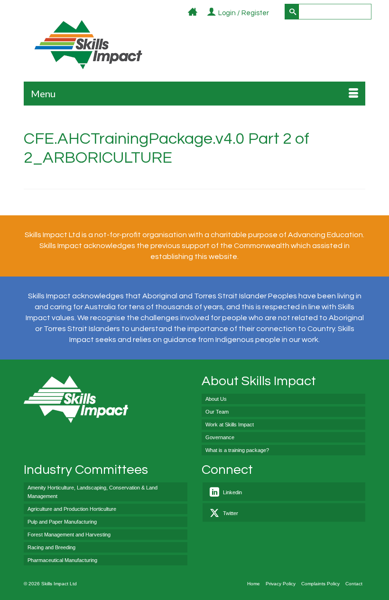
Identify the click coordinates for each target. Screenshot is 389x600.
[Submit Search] (292, 11)
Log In (274, 13)
